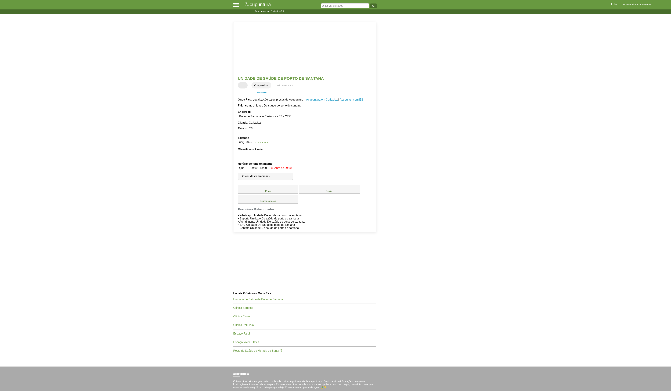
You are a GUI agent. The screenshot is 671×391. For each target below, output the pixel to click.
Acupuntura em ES (351, 99)
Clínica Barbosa (243, 307)
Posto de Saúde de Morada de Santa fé (257, 350)
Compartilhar (261, 85)
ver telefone (262, 142)
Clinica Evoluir (242, 316)
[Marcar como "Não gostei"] (245, 85)
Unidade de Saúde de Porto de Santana (258, 299)
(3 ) (260, 92)
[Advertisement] (303, 49)
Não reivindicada (285, 85)
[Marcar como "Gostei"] (241, 85)
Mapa (268, 191)
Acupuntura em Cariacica (322, 99)
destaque (636, 4)
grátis (648, 4)
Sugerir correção (268, 201)
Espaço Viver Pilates (246, 342)
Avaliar (329, 191)
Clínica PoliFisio (243, 325)
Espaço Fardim (242, 333)
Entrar (614, 4)
